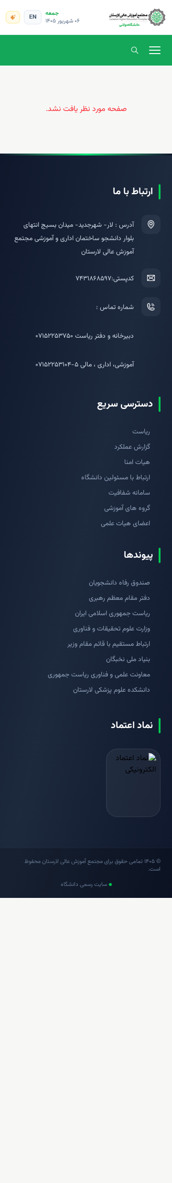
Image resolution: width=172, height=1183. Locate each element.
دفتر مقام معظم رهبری (119, 598)
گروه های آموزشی (127, 508)
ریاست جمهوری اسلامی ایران (112, 614)
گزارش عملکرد (132, 447)
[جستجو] (134, 50)
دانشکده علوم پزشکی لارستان (111, 690)
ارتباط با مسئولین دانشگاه (115, 478)
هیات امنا (137, 462)
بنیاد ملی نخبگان (128, 659)
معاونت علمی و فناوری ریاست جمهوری (99, 675)
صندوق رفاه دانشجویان (119, 583)
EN (32, 17)
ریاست (141, 432)
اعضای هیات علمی (125, 524)
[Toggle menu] (154, 50)
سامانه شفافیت (129, 493)
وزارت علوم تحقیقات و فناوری (111, 629)
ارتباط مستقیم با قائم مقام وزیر (108, 644)
